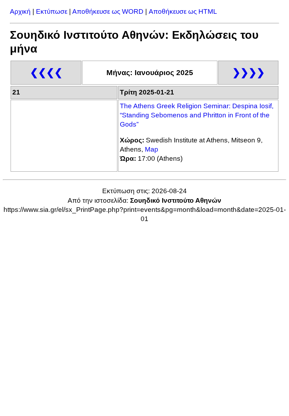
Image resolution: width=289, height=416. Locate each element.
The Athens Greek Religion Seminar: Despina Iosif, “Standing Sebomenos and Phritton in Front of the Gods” (196, 115)
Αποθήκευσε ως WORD (107, 11)
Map (151, 149)
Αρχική (20, 11)
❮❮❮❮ (46, 72)
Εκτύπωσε (51, 11)
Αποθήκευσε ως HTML (183, 11)
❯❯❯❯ (248, 72)
